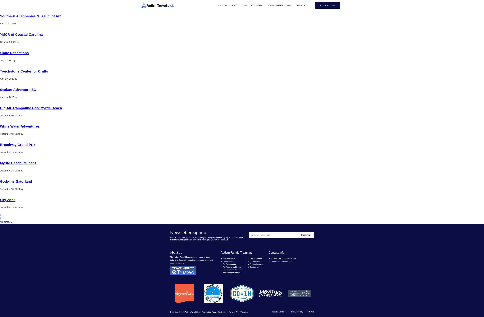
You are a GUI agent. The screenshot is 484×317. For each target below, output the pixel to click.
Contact (300, 5)
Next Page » (6, 222)
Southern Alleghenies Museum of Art (30, 16)
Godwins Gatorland (16, 181)
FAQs (289, 5)
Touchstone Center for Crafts (24, 71)
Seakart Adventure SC (18, 90)
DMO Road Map (275, 5)
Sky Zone (7, 200)
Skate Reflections (14, 53)
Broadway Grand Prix (17, 145)
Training (222, 5)
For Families (257, 5)
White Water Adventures (20, 126)
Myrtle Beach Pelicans (18, 163)
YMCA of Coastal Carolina (21, 35)
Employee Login (239, 5)
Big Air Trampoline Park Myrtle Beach (31, 108)
